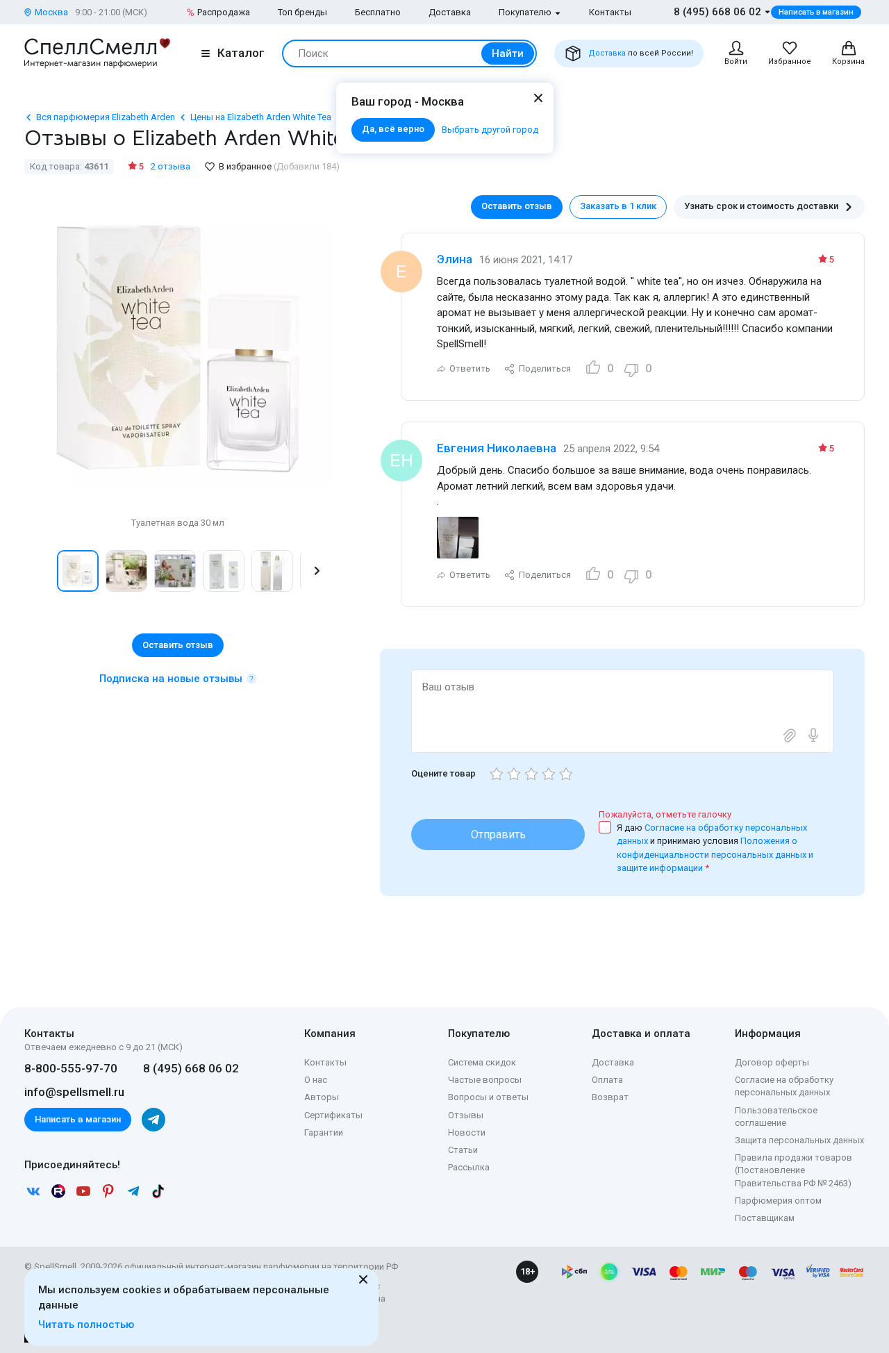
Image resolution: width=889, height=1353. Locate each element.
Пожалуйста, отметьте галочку (665, 814)
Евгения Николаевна (496, 448)
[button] (39, 571)
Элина (454, 259)
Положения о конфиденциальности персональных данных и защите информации (715, 854)
